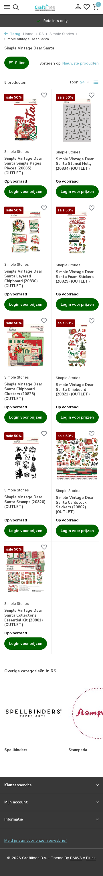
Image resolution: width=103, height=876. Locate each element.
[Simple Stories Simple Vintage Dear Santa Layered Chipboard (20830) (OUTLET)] (25, 233)
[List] (96, 82)
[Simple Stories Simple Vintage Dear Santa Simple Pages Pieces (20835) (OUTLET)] (25, 120)
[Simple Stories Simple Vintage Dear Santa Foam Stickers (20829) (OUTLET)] (77, 233)
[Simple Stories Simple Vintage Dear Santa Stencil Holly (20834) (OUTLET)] (77, 120)
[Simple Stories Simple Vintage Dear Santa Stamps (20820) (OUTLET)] (25, 458)
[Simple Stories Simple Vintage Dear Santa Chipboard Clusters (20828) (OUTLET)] (25, 345)
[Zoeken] (15, 7)
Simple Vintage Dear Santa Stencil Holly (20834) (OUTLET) (75, 164)
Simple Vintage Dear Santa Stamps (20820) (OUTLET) (24, 502)
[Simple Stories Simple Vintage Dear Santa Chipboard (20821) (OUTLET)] (77, 345)
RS (41, 34)
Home (28, 34)
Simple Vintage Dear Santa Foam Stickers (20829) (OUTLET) (75, 277)
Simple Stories (61, 34)
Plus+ (91, 857)
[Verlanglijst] (87, 7)
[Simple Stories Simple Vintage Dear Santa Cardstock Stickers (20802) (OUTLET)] (77, 458)
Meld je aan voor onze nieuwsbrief (35, 840)
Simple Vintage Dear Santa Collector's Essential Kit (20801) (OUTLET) (23, 618)
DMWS (76, 857)
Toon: (74, 82)
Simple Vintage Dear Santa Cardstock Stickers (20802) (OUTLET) (75, 505)
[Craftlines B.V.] (51, 7)
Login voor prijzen (25, 191)
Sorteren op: (50, 63)
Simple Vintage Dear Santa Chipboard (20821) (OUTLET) (75, 390)
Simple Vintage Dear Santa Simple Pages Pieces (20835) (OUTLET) (23, 166)
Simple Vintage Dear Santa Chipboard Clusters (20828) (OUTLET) (23, 391)
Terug (14, 34)
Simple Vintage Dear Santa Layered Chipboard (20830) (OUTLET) (23, 279)
